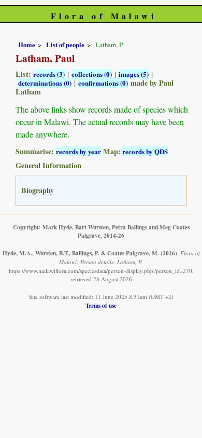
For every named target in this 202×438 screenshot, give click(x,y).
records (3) (49, 74)
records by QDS (144, 151)
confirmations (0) (103, 83)
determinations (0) (44, 83)
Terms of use (101, 305)
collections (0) (91, 74)
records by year (78, 151)
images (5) (134, 74)
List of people (65, 44)
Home (26, 44)
